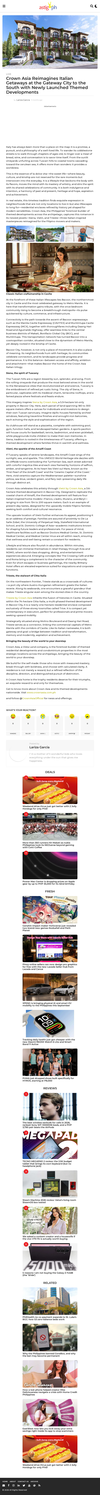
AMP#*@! (72, 733)
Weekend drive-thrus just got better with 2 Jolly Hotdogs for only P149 (49, 807)
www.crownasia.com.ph (41, 692)
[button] (3, 6)
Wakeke (13, 733)
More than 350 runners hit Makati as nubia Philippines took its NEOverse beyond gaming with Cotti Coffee (48, 845)
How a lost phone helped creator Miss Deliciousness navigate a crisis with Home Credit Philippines (50, 1392)
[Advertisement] (50, 125)
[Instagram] (13, 1485)
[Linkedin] (19, 1485)
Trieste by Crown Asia (19, 598)
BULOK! (28, 733)
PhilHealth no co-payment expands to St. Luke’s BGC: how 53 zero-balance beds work (49, 1318)
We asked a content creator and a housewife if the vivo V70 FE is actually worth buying (49, 1237)
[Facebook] (8, 1485)
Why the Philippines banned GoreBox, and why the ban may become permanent (49, 1354)
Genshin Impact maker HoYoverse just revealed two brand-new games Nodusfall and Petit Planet (49, 928)
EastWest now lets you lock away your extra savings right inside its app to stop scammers (48, 1429)
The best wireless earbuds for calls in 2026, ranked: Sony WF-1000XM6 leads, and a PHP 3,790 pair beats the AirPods (47, 1125)
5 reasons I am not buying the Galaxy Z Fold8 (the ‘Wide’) (48, 1274)
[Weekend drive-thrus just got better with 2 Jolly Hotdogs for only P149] (50, 790)
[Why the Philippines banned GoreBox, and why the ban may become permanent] (50, 1337)
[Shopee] (34, 1485)
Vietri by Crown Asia (71, 488)
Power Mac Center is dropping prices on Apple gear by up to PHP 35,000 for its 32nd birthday (49, 882)
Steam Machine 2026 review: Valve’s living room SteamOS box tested (49, 1201)
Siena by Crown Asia (44, 402)
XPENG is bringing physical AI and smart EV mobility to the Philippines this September (47, 1004)
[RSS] (39, 1485)
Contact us (23, 1481)
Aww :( (42, 733)
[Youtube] (29, 1485)
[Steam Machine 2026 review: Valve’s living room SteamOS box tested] (50, 1184)
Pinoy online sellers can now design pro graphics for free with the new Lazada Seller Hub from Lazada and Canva (50, 967)
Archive (34, 1481)
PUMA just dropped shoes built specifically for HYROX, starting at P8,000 (48, 1079)
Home (5, 1481)
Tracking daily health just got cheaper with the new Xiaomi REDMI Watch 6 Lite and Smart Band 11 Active (49, 1042)
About (13, 1481)
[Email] (3, 1485)
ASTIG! (57, 733)
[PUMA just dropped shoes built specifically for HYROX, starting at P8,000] (50, 1062)
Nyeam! (87, 733)
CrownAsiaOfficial (33, 698)
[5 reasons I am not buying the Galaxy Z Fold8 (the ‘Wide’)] (50, 1257)
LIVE (8, 74)
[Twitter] (24, 1485)
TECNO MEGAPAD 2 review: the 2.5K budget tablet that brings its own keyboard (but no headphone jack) (47, 1163)
